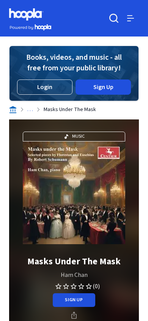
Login (44, 87)
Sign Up (103, 87)
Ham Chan (74, 275)
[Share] (74, 315)
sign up (74, 300)
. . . (30, 109)
